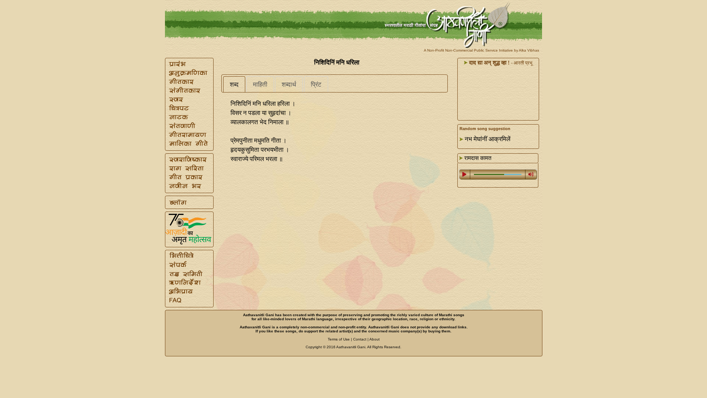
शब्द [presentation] (234, 84)
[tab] (234, 84)
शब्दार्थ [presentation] (289, 84)
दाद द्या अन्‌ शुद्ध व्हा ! (489, 63)
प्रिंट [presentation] (316, 84)
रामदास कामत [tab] (477, 158)
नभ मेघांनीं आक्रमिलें (487, 139)
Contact (359, 339)
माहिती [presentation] (260, 84)
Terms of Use (339, 339)
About (374, 339)
